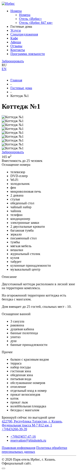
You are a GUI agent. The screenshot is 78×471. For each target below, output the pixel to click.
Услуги (15, 30)
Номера (16, 11)
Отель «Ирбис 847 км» (36, 22)
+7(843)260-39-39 (14, 429)
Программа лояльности (27, 54)
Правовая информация (18, 448)
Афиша (15, 42)
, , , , (32, 423)
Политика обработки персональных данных (34, 449)
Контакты (17, 50)
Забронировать (13, 61)
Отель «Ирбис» (30, 19)
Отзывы (16, 46)
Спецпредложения (24, 34)
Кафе (14, 38)
